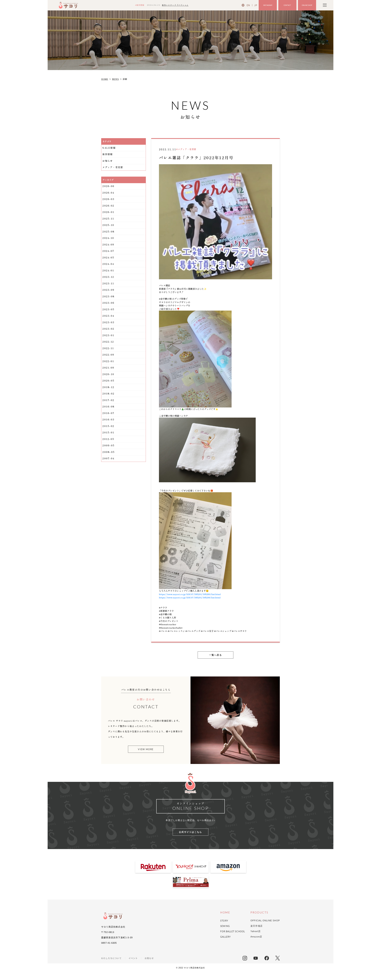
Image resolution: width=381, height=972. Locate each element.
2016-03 (108, 419)
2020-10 (108, 374)
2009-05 (108, 445)
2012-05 (108, 439)
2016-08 (108, 406)
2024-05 (108, 257)
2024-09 (108, 244)
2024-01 (108, 270)
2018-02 (108, 393)
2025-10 (108, 225)
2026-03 (108, 199)
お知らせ (107, 160)
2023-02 (108, 328)
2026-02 (108, 205)
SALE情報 (109, 147)
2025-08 (108, 231)
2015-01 (108, 432)
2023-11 (108, 283)
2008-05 (108, 452)
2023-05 (108, 309)
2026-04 (108, 192)
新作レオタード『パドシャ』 (175, 5)
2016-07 (108, 413)
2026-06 (108, 186)
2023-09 (108, 289)
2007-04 (108, 458)
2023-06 (108, 302)
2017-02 (108, 400)
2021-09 (108, 367)
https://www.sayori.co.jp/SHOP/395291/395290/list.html (190, 597)
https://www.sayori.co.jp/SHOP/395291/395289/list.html (190, 594)
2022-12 (108, 341)
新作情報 (107, 154)
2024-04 (108, 263)
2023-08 (108, 296)
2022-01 (108, 361)
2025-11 (108, 218)
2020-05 (108, 380)
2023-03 (108, 322)
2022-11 (108, 348)
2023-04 (108, 315)
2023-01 (108, 335)
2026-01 (108, 212)
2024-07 (108, 250)
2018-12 (108, 387)
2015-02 (108, 426)
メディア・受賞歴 (112, 167)
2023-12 (108, 276)
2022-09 (108, 354)
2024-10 (108, 237)
